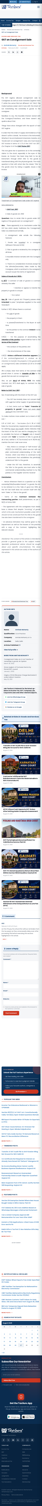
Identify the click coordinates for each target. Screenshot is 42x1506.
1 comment (23, 48)
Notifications (5, 1470)
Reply (4, 939)
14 (26, 1338)
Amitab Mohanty (10, 45)
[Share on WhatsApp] (17, 52)
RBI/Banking (26, 1455)
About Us (25, 1470)
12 (15, 1338)
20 (21, 1341)
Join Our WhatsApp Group (16, 697)
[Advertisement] (16, 77)
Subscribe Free (9, 1380)
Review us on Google (14, 707)
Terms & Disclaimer (17, 1495)
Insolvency (25, 1458)
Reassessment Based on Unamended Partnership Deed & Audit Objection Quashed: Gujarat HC (20, 1175)
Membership (26, 1482)
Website (6, 999)
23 (37, 1341)
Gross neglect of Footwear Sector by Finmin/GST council (17, 668)
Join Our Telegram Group (16, 702)
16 (37, 1338)
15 (32, 1338)
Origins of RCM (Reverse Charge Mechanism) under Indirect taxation (20, 676)
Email (5, 991)
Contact (24, 1479)
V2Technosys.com (7, 1492)
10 (4, 1338)
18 (10, 1341)
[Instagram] (23, 1440)
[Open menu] (38, 7)
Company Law (26, 1449)
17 (4, 1341)
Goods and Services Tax (14, 29)
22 (32, 1341)
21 (26, 1341)
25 (10, 1345)
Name (5, 982)
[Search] (39, 20)
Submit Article (26, 1473)
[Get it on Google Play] (13, 1417)
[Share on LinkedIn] (13, 52)
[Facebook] (3, 1440)
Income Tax (9, 20)
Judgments (5, 1476)
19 (15, 1341)
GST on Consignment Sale (17, 39)
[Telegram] (32, 1440)
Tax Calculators (6, 1482)
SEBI (23, 1452)
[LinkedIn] (18, 1440)
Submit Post (25, 2)
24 (4, 1345)
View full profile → (11, 650)
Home (2, 20)
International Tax (7, 1461)
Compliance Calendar (9, 1479)
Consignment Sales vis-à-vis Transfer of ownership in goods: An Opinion (18, 660)
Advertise (25, 1476)
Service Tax (26, 20)
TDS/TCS (4, 1458)
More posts (6, 1141)
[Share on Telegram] (22, 52)
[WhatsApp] (27, 1440)
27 (21, 1345)
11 (9, 1338)
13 (21, 1338)
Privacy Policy (6, 1495)
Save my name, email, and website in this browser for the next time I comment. (21, 1008)
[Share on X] (9, 52)
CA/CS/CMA (26, 1461)
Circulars (4, 1473)
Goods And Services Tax (20, 601)
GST (33, 601)
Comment (7, 959)
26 (15, 1345)
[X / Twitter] (8, 1440)
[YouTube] (13, 1440)
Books (14, 2)
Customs (4, 1455)
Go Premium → (21, 1092)
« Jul (3, 1352)
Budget (18, 20)
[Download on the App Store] (28, 1417)
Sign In (36, 2)
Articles (26, 29)
